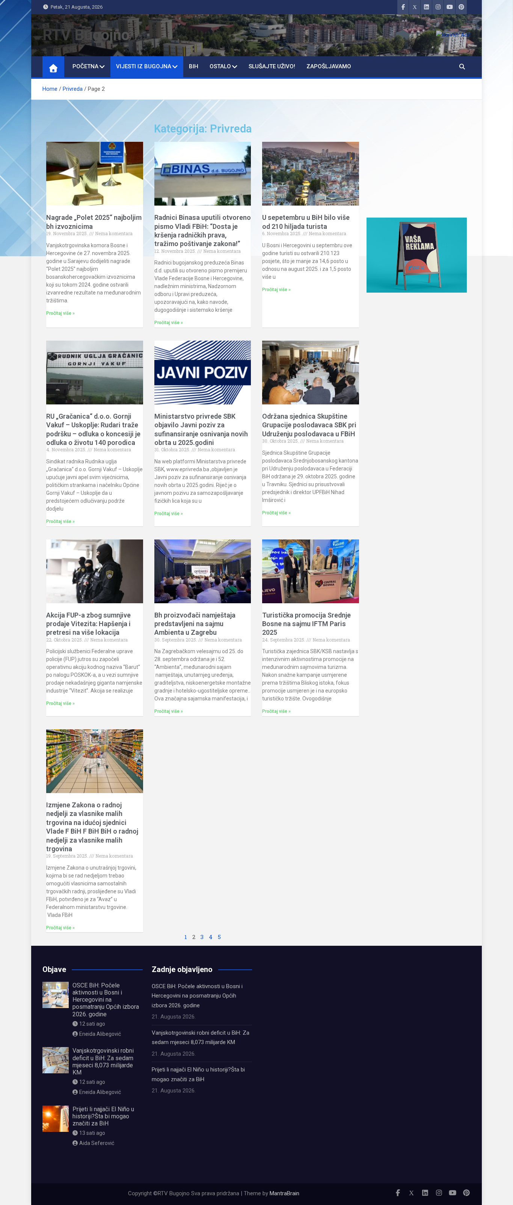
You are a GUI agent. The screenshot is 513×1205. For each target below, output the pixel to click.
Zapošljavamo (328, 66)
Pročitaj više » (60, 313)
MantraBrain (284, 1193)
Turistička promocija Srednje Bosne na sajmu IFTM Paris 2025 (306, 624)
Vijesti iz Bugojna (143, 66)
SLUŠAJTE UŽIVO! (272, 66)
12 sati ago (92, 1024)
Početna (85, 66)
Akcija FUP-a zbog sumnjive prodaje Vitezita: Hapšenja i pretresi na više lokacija (88, 624)
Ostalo (220, 66)
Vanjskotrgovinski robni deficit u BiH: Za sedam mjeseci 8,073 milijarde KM (103, 1061)
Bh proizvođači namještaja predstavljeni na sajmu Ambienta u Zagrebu (194, 624)
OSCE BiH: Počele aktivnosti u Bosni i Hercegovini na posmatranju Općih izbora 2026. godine (105, 1000)
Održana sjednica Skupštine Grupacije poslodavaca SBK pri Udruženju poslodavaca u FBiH (309, 425)
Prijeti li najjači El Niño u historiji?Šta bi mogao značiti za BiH (103, 1116)
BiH (193, 66)
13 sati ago (92, 1133)
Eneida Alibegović (100, 1034)
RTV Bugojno (86, 35)
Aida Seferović (96, 1143)
